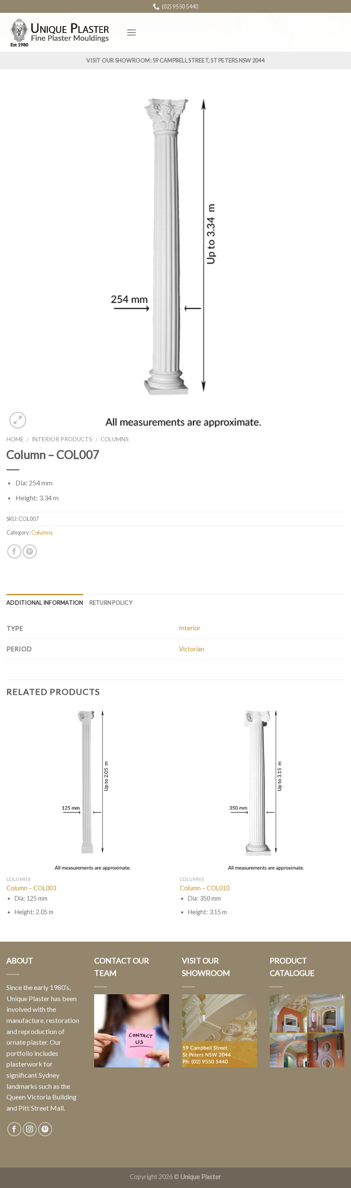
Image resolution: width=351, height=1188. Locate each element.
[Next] (344, 823)
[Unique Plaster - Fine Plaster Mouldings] (59, 32)
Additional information (44, 602)
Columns (115, 439)
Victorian (191, 649)
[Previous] (6, 823)
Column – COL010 (204, 888)
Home (15, 439)
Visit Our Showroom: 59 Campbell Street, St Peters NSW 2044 (175, 60)
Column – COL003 (31, 888)
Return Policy (110, 602)
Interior (190, 628)
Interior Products (62, 439)
